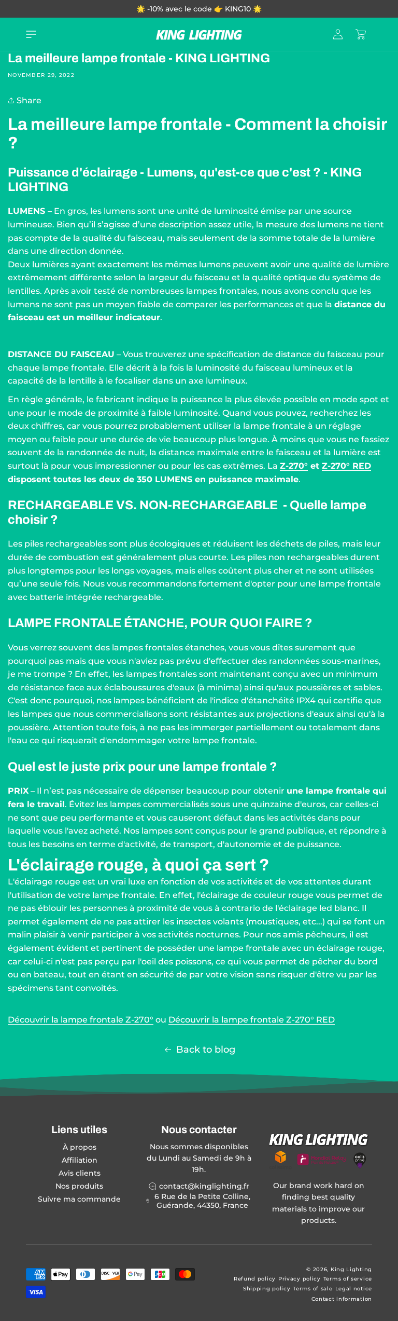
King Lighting (351, 1269)
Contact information (341, 1299)
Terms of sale (312, 1288)
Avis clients (80, 1173)
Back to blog (205, 1049)
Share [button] (28, 100)
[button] (31, 34)
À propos (79, 1147)
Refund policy (255, 1278)
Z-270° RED (346, 466)
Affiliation (79, 1160)
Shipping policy (267, 1288)
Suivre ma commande (79, 1199)
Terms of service (347, 1278)
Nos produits (79, 1186)
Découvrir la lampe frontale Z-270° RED (251, 1020)
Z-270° (294, 466)
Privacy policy (299, 1278)
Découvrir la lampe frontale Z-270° (80, 1020)
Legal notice (353, 1288)
